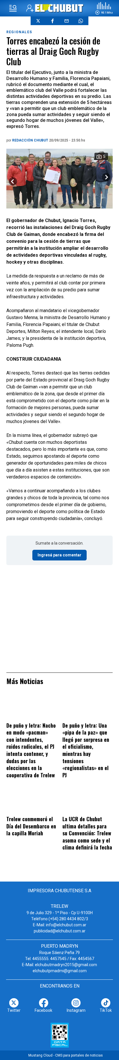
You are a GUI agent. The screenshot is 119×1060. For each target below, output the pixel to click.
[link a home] (59, 8)
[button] (104, 8)
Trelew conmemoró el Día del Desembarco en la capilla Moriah (31, 826)
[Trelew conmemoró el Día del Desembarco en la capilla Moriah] (31, 801)
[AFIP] (60, 1035)
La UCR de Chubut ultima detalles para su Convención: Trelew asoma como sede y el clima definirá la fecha (87, 833)
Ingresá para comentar (59, 555)
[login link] (30, 8)
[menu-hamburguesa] (13, 8)
